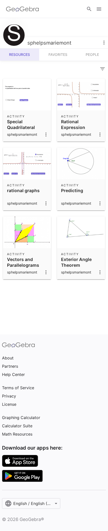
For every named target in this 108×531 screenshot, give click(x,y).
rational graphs (23, 190)
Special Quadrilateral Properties (21, 127)
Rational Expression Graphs (73, 127)
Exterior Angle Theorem (76, 262)
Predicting (72, 190)
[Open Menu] (99, 9)
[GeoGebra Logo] (22, 9)
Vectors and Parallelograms (23, 262)
